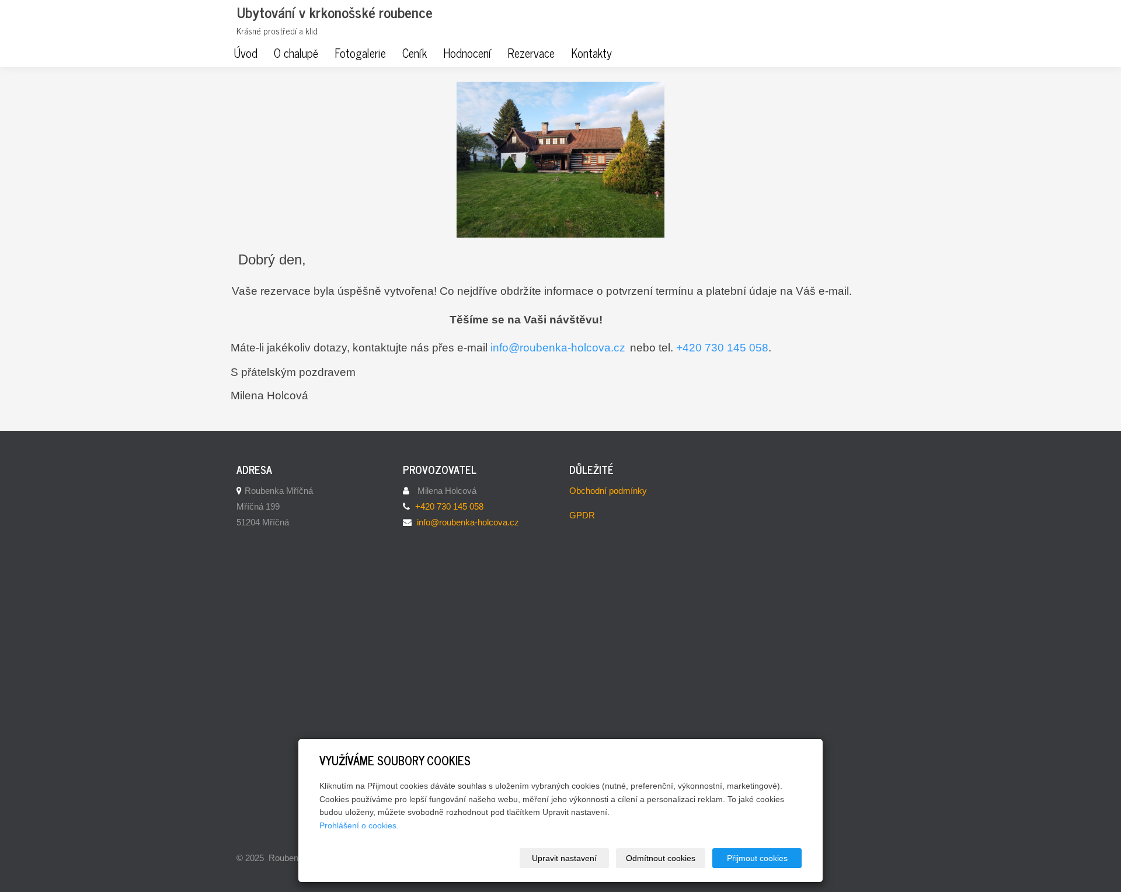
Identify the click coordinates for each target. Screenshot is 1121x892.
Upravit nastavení (564, 858)
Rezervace (531, 53)
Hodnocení (467, 53)
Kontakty (591, 53)
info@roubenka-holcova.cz (557, 348)
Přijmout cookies (757, 858)
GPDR (582, 515)
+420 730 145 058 (722, 348)
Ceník (414, 53)
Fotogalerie (360, 53)
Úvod (245, 53)
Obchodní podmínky (608, 491)
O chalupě (296, 53)
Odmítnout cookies (660, 858)
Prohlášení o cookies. (359, 825)
